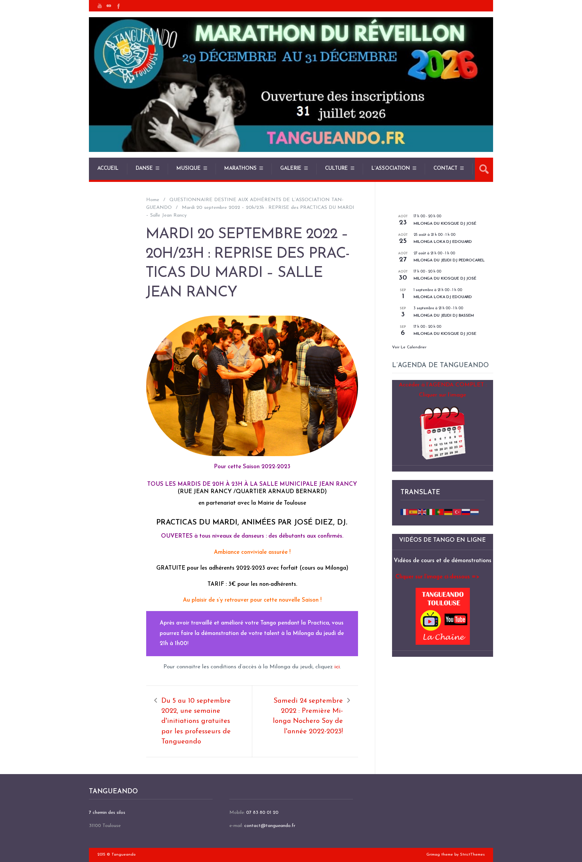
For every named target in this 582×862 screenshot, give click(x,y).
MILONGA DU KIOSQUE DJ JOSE (445, 334)
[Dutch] (475, 511)
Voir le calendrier (409, 347)
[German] (448, 511)
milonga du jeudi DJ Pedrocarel (449, 260)
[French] (404, 511)
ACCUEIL (108, 168)
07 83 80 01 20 (262, 812)
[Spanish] (413, 511)
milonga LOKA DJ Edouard (443, 242)
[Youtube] (99, 5)
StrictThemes (472, 855)
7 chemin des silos (107, 812)
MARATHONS (240, 168)
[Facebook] (118, 5)
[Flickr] (108, 5)
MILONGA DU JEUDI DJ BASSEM (444, 316)
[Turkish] (457, 511)
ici (337, 667)
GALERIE (290, 168)
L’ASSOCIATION (390, 168)
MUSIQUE (188, 168)
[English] (422, 511)
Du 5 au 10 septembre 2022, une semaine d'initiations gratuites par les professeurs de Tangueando (196, 721)
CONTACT (445, 168)
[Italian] (431, 511)
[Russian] (466, 511)
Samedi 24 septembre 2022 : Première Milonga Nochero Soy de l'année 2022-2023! (308, 716)
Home (152, 199)
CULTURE (336, 168)
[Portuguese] (439, 511)
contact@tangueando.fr (269, 825)
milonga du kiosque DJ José (445, 224)
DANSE (144, 168)
